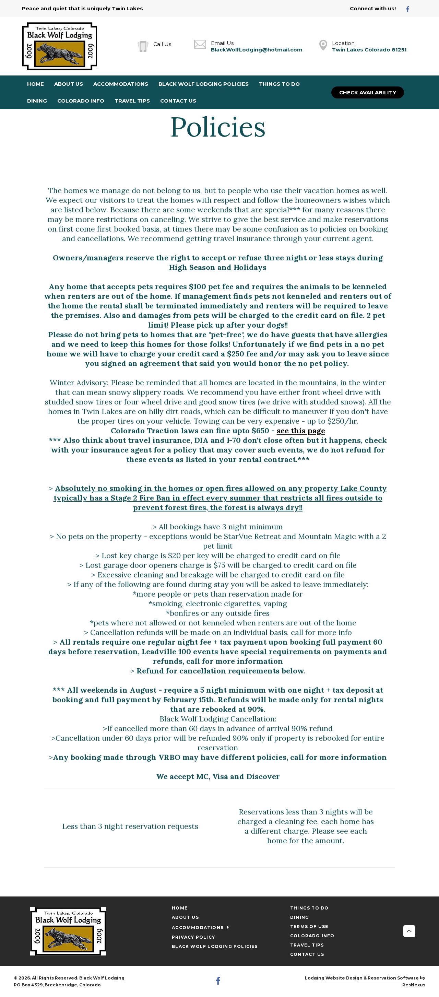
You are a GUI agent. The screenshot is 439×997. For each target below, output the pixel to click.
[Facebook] (410, 8)
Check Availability (367, 92)
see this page (301, 430)
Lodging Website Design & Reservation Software (362, 978)
